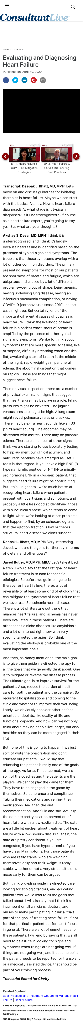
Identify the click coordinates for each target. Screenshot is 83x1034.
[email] (43, 80)
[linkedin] (24, 80)
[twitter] (15, 80)
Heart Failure (24, 1000)
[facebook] (6, 80)
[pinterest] (34, 80)
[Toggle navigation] (7, 5)
